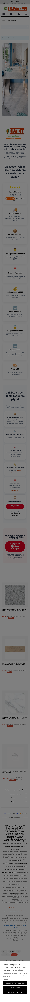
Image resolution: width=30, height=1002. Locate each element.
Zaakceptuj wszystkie (15, 992)
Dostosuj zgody (15, 987)
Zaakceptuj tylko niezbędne (15, 983)
